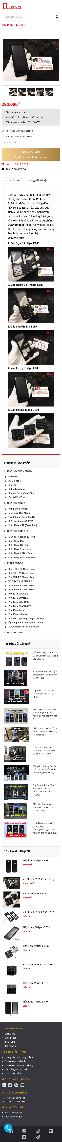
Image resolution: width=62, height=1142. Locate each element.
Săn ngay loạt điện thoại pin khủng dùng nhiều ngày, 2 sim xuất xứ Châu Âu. (45, 714)
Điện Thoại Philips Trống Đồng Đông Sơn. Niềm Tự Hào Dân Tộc (45, 731)
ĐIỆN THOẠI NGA (15, 503)
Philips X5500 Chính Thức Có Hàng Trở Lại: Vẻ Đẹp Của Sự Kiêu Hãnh (45, 750)
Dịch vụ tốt (9, 1041)
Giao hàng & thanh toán (16, 1069)
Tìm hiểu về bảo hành (15, 1061)
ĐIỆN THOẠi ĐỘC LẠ (16, 531)
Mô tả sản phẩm (13, 180)
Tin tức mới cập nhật (18, 643)
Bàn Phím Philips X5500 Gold (39, 964)
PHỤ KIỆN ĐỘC (14, 563)
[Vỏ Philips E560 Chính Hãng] (11, 883)
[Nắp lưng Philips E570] (11, 1008)
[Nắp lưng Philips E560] (11, 867)
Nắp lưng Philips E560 (35, 860)
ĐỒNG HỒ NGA (14, 632)
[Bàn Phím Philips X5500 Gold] (11, 971)
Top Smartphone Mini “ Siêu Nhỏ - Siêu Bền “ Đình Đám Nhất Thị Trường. (44, 790)
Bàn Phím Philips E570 (35, 983)
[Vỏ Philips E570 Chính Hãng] (11, 916)
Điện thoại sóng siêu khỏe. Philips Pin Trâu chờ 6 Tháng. (43, 807)
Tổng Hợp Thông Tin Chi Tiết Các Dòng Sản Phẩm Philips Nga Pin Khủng (45, 769)
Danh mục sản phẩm (17, 462)
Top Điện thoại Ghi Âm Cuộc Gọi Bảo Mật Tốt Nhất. (44, 693)
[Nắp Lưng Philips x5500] (11, 933)
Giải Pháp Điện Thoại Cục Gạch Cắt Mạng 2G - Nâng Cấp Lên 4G (45, 655)
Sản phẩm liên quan (17, 851)
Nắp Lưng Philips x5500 (36, 927)
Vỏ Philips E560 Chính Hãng (38, 879)
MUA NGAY (31, 152)
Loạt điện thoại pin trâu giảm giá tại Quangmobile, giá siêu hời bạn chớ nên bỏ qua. (45, 828)
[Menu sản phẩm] (58, 6)
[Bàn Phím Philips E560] (11, 900)
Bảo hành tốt (10, 1045)
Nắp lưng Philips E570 (35, 1001)
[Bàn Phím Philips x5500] (11, 952)
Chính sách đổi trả (13, 1073)
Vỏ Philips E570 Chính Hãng (38, 911)
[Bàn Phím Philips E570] (11, 989)
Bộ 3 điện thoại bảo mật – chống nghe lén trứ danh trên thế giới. (45, 674)
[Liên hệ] (8, 1128)
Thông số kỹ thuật (37, 180)
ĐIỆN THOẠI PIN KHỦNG (18, 471)
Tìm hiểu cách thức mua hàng (18, 1065)
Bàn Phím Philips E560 (35, 893)
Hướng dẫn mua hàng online (18, 1057)
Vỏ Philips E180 (14, 25)
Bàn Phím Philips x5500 (36, 945)
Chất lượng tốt (11, 1033)
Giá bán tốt (10, 1037)
